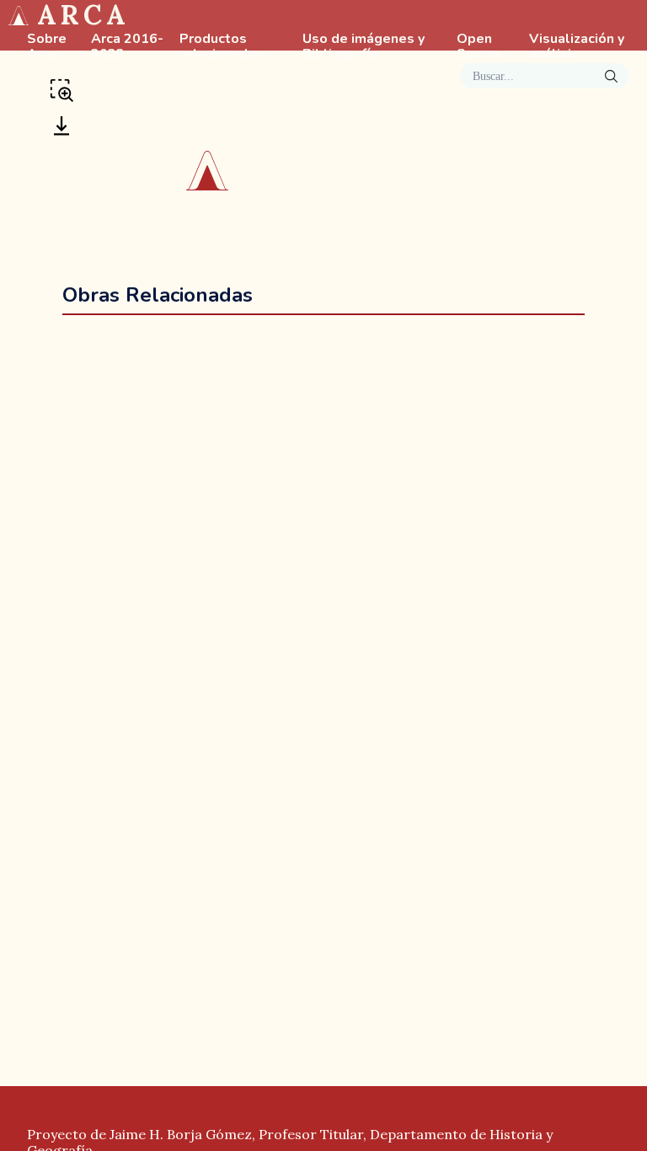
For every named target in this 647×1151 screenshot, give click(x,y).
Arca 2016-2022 (127, 47)
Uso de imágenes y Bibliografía (363, 47)
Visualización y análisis (576, 47)
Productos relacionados (221, 47)
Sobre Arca (47, 47)
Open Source (479, 47)
